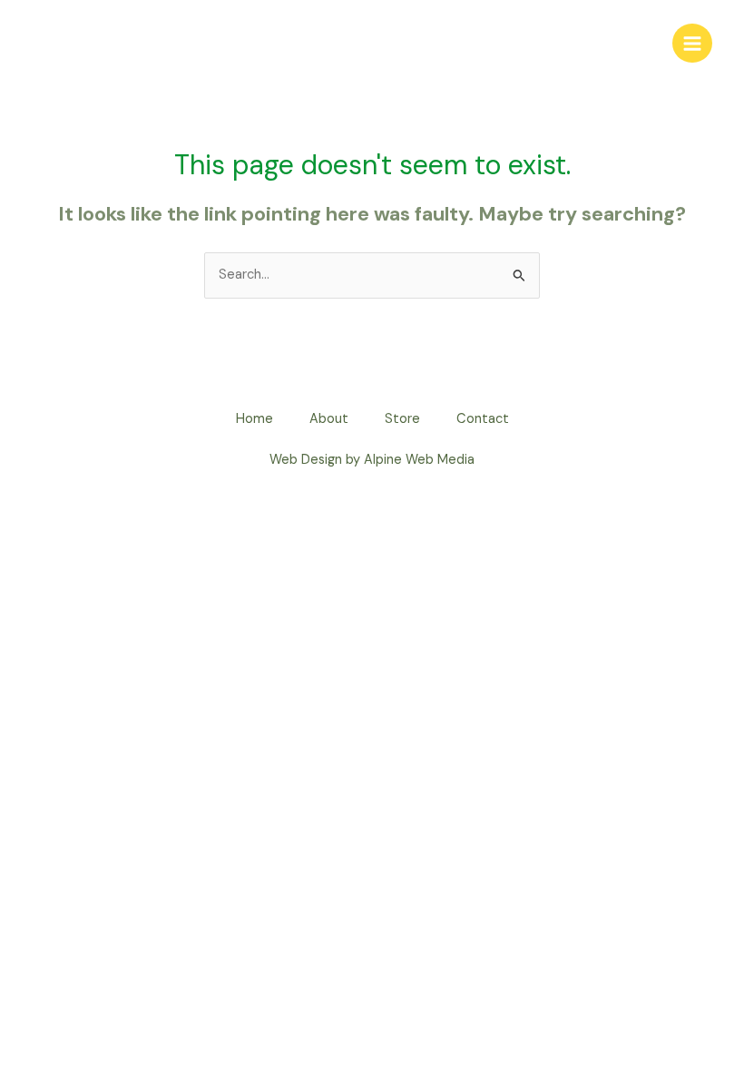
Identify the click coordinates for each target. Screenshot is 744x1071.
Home (254, 418)
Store (402, 418)
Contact (482, 418)
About (328, 418)
